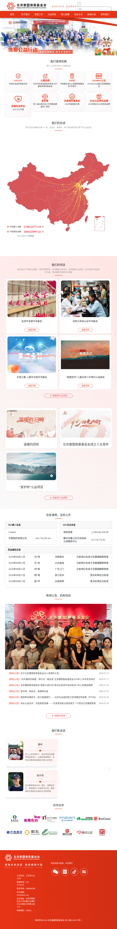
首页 (12, 14)
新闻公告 (91, 14)
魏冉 (40, 744)
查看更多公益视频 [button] (60, 498)
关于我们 (25, 14)
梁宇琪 (40, 775)
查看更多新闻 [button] (59, 716)
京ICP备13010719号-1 (73, 920)
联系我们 (105, 14)
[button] (10, 36)
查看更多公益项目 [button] (60, 396)
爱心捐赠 (65, 14)
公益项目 (52, 14)
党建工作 (38, 14)
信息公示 (78, 14)
